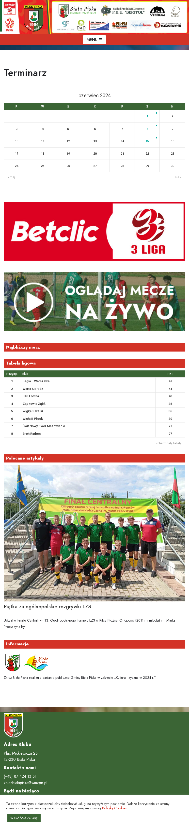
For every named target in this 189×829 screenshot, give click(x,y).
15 (147, 141)
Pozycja (11, 374)
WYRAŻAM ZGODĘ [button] (24, 817)
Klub (25, 374)
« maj (11, 177)
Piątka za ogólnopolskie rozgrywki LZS (47, 606)
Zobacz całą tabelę (168, 443)
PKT (170, 374)
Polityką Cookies (114, 808)
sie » (178, 177)
